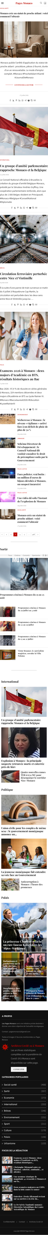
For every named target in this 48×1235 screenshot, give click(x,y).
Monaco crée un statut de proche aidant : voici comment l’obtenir (31, 518)
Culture (25, 1130)
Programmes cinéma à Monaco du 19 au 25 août (22, 596)
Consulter (18, 1069)
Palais (5, 897)
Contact (22, 1222)
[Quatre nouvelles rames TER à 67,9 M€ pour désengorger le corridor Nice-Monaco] (10, 776)
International (10, 681)
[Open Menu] (2, 3)
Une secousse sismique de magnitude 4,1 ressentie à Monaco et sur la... (30, 1178)
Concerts (26, 555)
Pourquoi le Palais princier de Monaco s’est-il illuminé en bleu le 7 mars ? (35, 994)
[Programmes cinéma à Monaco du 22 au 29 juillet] (7, 626)
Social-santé (25, 1085)
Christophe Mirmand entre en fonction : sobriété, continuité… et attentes (28, 1169)
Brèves (25, 1111)
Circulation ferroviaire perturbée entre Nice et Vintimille (23, 276)
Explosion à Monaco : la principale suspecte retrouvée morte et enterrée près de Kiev (22, 764)
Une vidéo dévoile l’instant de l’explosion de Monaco (32, 499)
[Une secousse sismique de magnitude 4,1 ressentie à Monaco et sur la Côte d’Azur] (7, 1178)
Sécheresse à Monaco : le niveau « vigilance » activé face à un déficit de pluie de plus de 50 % (32, 424)
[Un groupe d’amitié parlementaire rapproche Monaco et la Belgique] (24, 131)
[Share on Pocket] (28, 100)
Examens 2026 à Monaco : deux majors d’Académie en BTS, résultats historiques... (28, 1160)
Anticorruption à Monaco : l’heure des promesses (31, 884)
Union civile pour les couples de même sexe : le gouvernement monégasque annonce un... (23, 831)
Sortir (4, 549)
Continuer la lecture (24, 85)
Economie (25, 1098)
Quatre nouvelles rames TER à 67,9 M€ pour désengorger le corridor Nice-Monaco (33, 776)
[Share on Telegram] (25, 100)
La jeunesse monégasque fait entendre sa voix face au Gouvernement (23, 873)
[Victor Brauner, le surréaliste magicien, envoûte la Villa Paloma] (7, 655)
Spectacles (36, 555)
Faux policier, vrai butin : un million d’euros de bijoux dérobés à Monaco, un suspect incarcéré (31, 479)
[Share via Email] (35, 100)
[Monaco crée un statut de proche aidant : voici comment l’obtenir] (7, 514)
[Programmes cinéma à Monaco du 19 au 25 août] (24, 574)
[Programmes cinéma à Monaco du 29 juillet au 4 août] (7, 612)
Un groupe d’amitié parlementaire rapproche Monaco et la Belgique (24, 168)
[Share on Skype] (32, 100)
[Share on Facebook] (10, 100)
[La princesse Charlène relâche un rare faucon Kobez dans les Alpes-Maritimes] (24, 927)
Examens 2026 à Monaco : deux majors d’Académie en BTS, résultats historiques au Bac (22, 375)
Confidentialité (9, 1222)
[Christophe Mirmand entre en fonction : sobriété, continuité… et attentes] (7, 1169)
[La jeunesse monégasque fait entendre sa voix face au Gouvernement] (24, 858)
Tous (10, 555)
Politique (7, 790)
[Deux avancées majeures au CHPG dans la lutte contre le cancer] (7, 1188)
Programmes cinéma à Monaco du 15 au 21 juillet (32, 637)
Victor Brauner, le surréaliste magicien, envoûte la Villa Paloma (31, 653)
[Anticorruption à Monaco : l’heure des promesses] (10, 884)
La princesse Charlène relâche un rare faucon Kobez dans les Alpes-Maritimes (22, 944)
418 (33, 534)
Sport (25, 1124)
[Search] (41, 3)
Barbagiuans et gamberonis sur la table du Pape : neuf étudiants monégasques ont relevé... (11, 967)
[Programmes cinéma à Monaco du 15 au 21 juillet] (7, 640)
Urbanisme (25, 1143)
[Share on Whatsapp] (22, 100)
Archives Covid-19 (36, 1222)
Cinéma (17, 555)
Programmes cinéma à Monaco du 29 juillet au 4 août (32, 609)
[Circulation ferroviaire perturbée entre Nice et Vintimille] (24, 239)
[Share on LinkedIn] (19, 100)
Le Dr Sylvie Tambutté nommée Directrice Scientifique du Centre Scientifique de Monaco (29, 1207)
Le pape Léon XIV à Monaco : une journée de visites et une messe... (35, 970)
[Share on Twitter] (13, 100)
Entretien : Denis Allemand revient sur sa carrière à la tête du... (29, 1197)
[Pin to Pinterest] (16, 100)
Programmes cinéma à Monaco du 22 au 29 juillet (32, 623)
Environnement (25, 1117)
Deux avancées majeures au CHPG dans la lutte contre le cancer (29, 1188)
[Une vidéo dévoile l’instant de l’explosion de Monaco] (7, 497)
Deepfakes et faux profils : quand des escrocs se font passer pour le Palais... (12, 993)
